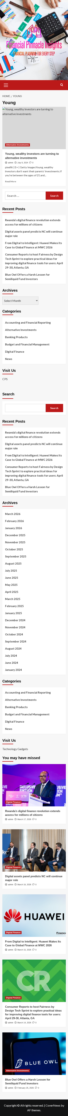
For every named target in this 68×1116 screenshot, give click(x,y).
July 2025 (11, 570)
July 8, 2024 (22, 163)
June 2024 (11, 662)
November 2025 (15, 542)
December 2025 (15, 535)
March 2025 (12, 599)
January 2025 (13, 613)
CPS (5, 379)
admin (10, 163)
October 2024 (14, 634)
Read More (10, 181)
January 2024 (13, 669)
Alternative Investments (17, 145)
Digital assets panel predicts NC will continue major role (34, 233)
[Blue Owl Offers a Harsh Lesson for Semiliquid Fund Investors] (34, 1053)
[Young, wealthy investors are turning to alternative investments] (34, 128)
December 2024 (15, 620)
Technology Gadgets (15, 749)
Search (8, 394)
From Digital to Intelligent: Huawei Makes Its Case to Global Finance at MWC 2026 (33, 245)
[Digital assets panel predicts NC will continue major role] (34, 850)
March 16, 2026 (24, 884)
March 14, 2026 (24, 1023)
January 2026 (13, 528)
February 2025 (14, 606)
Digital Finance (14, 351)
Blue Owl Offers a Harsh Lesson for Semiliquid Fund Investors (27, 277)
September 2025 (15, 556)
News (8, 358)
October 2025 (14, 549)
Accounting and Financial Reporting (28, 322)
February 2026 (14, 521)
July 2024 (11, 655)
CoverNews (53, 1105)
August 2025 (13, 563)
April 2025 (11, 591)
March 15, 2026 (24, 950)
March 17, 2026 (24, 819)
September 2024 (15, 641)
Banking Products (16, 337)
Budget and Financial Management (27, 344)
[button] (6, 84)
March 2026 (12, 513)
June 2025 (11, 577)
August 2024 (13, 648)
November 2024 (15, 627)
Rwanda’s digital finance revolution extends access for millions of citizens (32, 222)
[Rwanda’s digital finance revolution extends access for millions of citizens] (34, 785)
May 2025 (11, 584)
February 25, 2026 (25, 1088)
